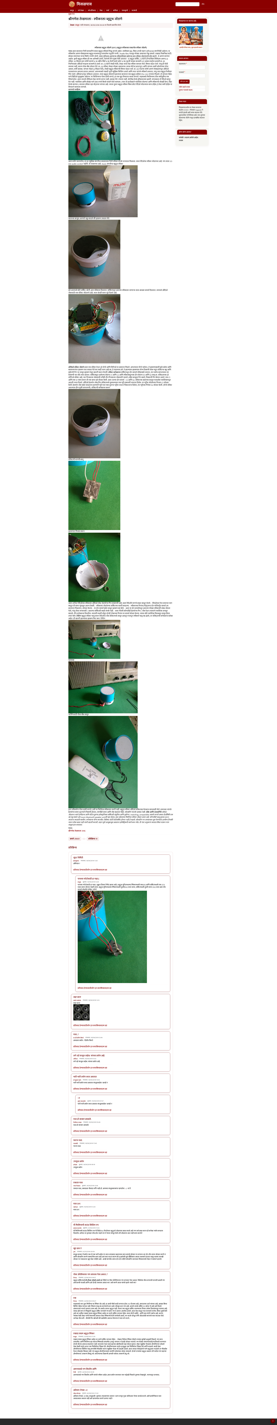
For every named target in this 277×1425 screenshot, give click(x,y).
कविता (115, 10)
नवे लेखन (81, 10)
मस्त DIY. (77, 1204)
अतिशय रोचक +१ (80, 1390)
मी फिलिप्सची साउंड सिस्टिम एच (86, 1225)
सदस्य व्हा (103, 869)
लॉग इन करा (91, 869)
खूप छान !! (77, 1248)
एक (74, 1298)
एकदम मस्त (78, 1182)
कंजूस (77, 25)
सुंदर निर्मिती (78, 858)
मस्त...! (75, 1034)
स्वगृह (72, 10)
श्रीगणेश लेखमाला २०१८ (77, 831)
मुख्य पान (71, 14)
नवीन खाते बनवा (184, 87)
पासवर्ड (181, 72)
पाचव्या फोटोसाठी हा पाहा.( (88, 879)
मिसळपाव (84, 4)
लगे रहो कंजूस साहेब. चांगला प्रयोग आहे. (89, 1056)
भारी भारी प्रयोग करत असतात (85, 1077)
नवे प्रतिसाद (92, 10)
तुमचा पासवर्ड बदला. (186, 90)
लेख (101, 10)
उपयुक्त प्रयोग (78, 1161)
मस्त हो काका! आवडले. (82, 1119)
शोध (203, 4)
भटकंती (134, 10)
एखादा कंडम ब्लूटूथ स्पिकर (83, 1333)
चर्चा (107, 10)
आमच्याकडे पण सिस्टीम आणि (84, 1369)
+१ (79, 1098)
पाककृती (125, 10)
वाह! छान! (77, 997)
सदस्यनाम (182, 64)
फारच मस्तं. (77, 1140)
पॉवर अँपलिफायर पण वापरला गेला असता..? (90, 1274)
